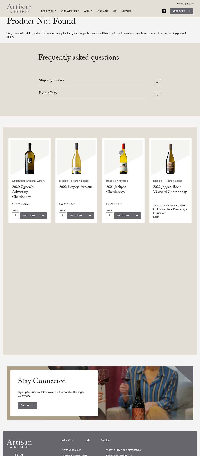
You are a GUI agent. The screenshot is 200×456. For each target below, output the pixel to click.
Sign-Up (25, 405)
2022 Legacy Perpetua (75, 187)
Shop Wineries (68, 11)
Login (156, 217)
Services (126, 11)
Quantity (15, 210)
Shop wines (179, 11)
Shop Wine (47, 11)
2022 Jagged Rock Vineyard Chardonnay (170, 190)
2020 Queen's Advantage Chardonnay (22, 192)
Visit (114, 11)
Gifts (86, 11)
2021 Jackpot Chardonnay (116, 190)
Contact (180, 4)
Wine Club (102, 11)
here (111, 33)
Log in (190, 4)
